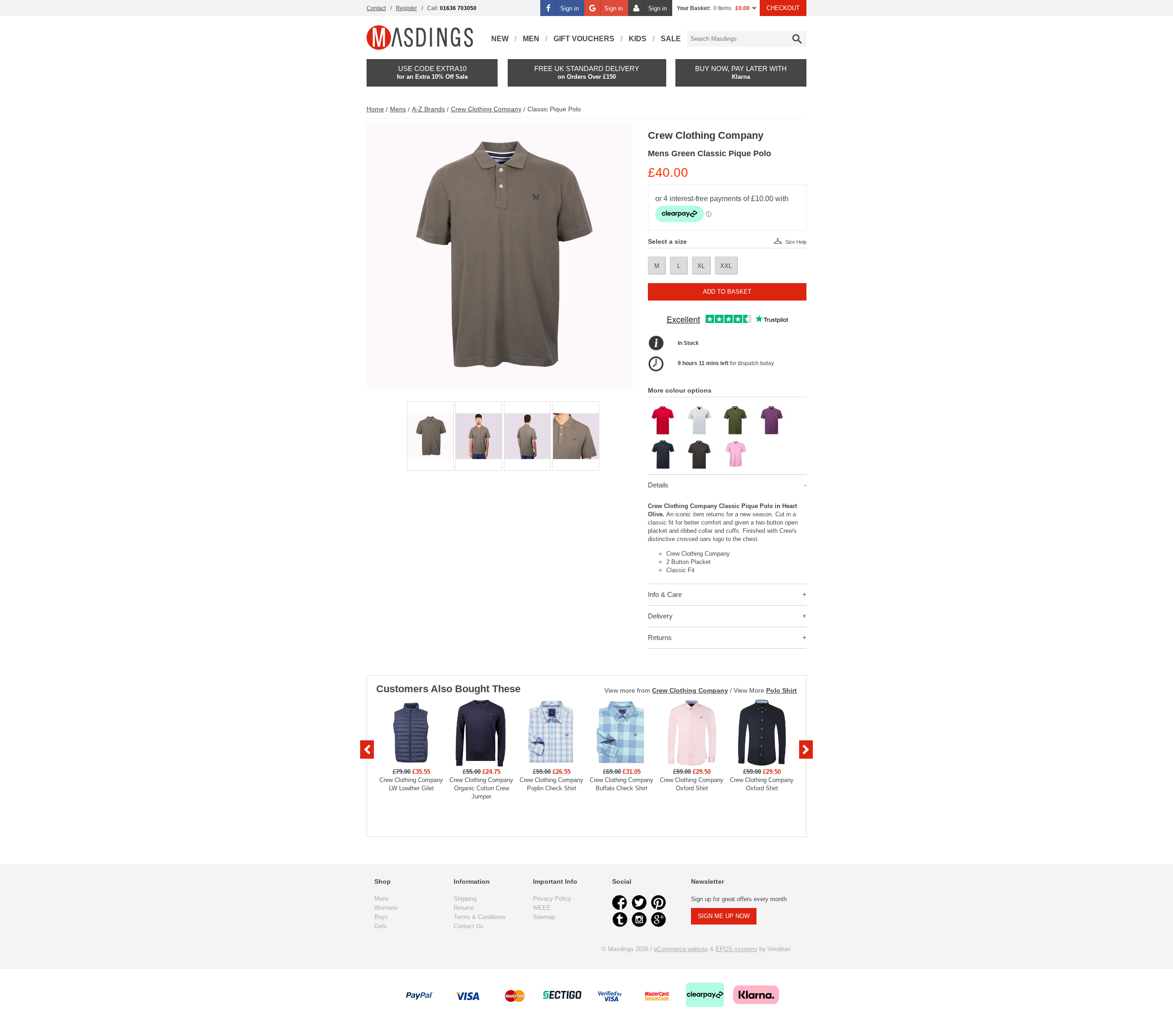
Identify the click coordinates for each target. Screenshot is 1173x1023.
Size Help (795, 242)
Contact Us (468, 926)
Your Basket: (694, 8)
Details (658, 485)
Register (406, 8)
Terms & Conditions (480, 917)
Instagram (639, 919)
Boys (381, 917)
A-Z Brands (428, 109)
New (500, 39)
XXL (726, 266)
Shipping (465, 898)
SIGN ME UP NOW (724, 916)
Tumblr (620, 919)
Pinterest (658, 902)
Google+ (658, 919)
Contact (376, 8)
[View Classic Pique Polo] (663, 409)
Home (375, 109)
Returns (660, 637)
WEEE (542, 907)
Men (531, 39)
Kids (638, 39)
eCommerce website (681, 949)
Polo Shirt (781, 690)
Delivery (660, 616)
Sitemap (544, 917)
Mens (398, 109)
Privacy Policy (552, 898)
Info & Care (665, 594)
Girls (380, 926)
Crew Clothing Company (486, 109)
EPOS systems (736, 949)
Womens (386, 907)
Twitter (639, 902)
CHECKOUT (783, 8)
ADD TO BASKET (727, 291)
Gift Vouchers (584, 39)
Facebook (620, 902)
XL (701, 266)
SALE (671, 39)
